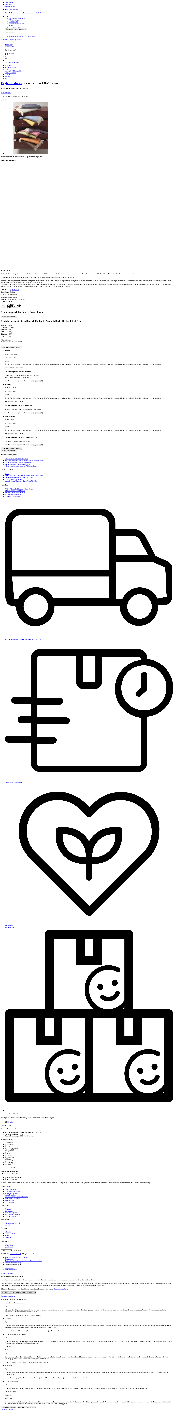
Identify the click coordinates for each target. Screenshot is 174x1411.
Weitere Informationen (10, 294)
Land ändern (17, 1250)
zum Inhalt (8, 4)
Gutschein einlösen (11, 1216)
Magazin (7, 1225)
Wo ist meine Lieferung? (12, 1214)
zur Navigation (9, 2)
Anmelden (8, 1209)
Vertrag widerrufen (7, 1273)
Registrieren (8, 1211)
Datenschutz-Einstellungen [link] (13, 1264)
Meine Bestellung (10, 1195)
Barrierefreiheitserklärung (13, 1262)
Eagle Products (11, 83)
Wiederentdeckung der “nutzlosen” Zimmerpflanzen (21, 466)
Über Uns (8, 1232)
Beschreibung (7, 270)
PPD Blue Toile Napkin (12, 496)
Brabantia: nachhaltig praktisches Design (18, 462)
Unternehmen (9, 1268)
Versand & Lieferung (11, 1193)
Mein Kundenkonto (11, 1189)
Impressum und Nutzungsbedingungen (17, 1257)
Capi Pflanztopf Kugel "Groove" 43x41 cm (19, 477)
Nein (38, 381)
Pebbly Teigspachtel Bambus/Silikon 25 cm (19, 489)
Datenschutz (9, 1259)
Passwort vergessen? (11, 1212)
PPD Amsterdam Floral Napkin (15, 491)
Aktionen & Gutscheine (12, 1198)
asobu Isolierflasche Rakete (13, 479)
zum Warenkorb (10, 6)
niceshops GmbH (15, 1254)
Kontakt (11, 25)
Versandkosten (13, 22)
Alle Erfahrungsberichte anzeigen (11, 347)
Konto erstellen (9, 53)
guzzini (7, 474)
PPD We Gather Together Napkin (15, 492)
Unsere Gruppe (10, 1233)
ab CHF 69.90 (23, 13)
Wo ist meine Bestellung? (17, 18)
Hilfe (6, 16)
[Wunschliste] (6, 57)
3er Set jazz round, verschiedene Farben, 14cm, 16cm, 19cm (24, 475)
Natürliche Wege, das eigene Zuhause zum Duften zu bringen (24, 460)
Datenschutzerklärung (61, 1289)
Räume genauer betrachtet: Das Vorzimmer (18, 464)
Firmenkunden (9, 1202)
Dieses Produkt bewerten (9, 316)
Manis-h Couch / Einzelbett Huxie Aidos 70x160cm (21, 481)
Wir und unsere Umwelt (12, 1223)
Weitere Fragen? (10, 1200)
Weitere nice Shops (11, 1270)
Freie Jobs (8, 1237)
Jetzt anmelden (9, 46)
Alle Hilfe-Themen (15, 27)
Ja (32, 381)
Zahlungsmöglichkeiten (16, 23)
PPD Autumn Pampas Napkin (14, 494)
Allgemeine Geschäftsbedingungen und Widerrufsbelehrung (24, 1261)
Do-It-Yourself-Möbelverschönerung (16, 459)
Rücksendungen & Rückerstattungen (16, 1197)
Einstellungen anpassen (29, 1292)
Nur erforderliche (15, 1292)
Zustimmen (5, 1292)
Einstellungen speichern (9, 1407)
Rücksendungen (14, 20)
